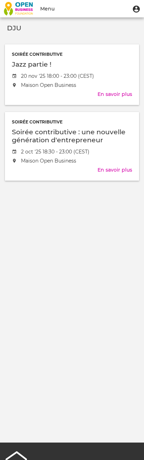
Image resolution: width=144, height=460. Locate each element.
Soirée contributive (37, 54)
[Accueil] (18, 8)
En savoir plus (115, 94)
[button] (136, 8)
